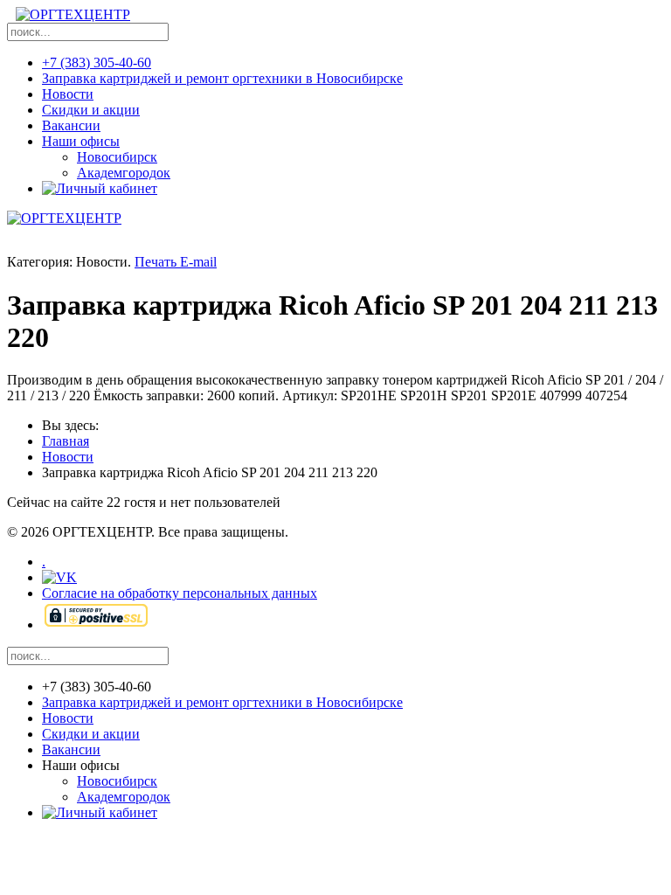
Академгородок (123, 172)
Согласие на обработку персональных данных (179, 593)
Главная (65, 441)
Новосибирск (117, 156)
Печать (157, 261)
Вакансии (71, 125)
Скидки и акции (91, 109)
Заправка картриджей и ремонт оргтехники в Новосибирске (222, 78)
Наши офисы (81, 141)
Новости (67, 94)
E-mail (198, 261)
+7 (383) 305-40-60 (96, 62)
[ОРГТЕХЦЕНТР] (73, 19)
